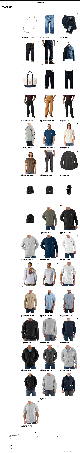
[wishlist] (72, 3)
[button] (74, 11)
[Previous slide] (22, 24)
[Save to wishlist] (38, 13)
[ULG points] (74, 3)
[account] (76, 3)
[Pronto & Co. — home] (40, 3)
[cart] (78, 3)
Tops (8, 2)
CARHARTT (22, 174)
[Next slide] (38, 24)
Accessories (12, 2)
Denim (6, 2)
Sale (16, 2)
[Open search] (18, 3)
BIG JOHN (41, 36)
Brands (2, 2)
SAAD (21, 36)
